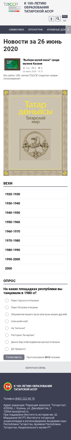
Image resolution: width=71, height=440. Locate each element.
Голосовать (14, 357)
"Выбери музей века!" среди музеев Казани (41, 61)
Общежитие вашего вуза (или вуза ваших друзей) (39, 314)
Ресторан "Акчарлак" (23, 335)
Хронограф (35, 29)
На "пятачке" (18, 328)
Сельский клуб (19, 321)
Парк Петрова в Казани (24, 307)
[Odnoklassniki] (51, 18)
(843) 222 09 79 (25, 398)
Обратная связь (35, 367)
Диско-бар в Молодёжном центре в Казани (35, 342)
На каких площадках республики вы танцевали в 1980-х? (32, 291)
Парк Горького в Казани (25, 300)
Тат (64, 21)
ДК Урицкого (18, 349)
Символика (16, 29)
